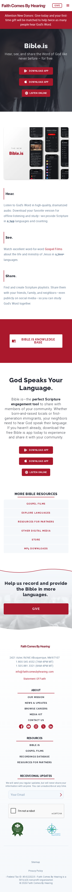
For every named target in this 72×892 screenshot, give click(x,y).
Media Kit (36, 714)
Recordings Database (35, 756)
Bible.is (35, 745)
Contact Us (36, 720)
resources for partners (36, 521)
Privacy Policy (35, 870)
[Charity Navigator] (53, 829)
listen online (38, 93)
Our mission (36, 697)
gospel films (36, 503)
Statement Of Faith (34, 678)
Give (36, 609)
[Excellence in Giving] (17, 829)
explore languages (36, 513)
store (36, 539)
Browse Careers (36, 708)
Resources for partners (34, 762)
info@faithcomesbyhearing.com (35, 671)
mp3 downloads (36, 548)
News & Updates (36, 703)
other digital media (36, 530)
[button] (68, 5)
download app (38, 71)
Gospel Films (53, 249)
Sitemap (35, 862)
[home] (25, 5)
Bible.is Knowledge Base (38, 341)
